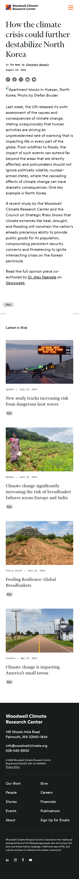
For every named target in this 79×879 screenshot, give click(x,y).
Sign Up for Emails (55, 820)
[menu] (70, 8)
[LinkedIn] (7, 859)
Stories (11, 801)
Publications (50, 810)
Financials (48, 801)
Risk (8, 304)
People (11, 792)
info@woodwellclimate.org (26, 745)
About (10, 820)
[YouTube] (30, 859)
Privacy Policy (13, 766)
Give (44, 783)
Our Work (13, 783)
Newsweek (15, 282)
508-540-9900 (17, 750)
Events (11, 810)
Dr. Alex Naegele (42, 276)
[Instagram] (15, 859)
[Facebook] (23, 859)
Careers (46, 792)
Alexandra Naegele (37, 64)
